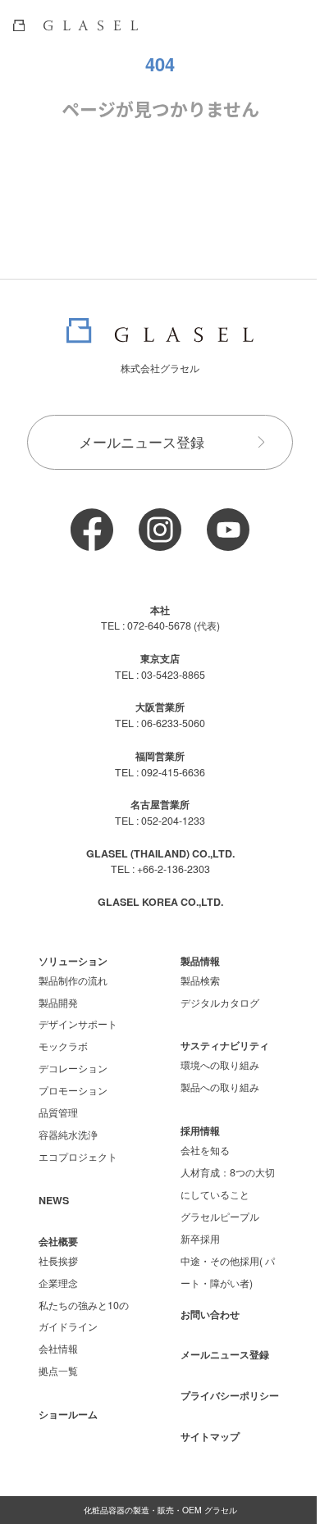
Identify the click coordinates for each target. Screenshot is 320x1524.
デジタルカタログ (220, 1002)
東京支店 (160, 658)
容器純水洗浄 (68, 1134)
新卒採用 (200, 1238)
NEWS (54, 1200)
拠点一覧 (58, 1370)
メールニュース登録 (141, 442)
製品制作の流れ (73, 980)
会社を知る (205, 1150)
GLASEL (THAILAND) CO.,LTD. (160, 853)
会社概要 (58, 1241)
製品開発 (58, 1002)
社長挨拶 (58, 1260)
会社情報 (58, 1348)
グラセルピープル (220, 1216)
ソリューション (73, 960)
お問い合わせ (210, 1314)
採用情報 (200, 1130)
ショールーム (68, 1414)
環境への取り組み (220, 1065)
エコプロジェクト (78, 1156)
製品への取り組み (220, 1087)
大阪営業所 (160, 706)
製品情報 (200, 960)
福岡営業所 (160, 755)
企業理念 (58, 1283)
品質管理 (58, 1112)
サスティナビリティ (225, 1045)
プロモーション (73, 1090)
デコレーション (73, 1068)
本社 (160, 610)
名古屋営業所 (160, 804)
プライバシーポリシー (230, 1395)
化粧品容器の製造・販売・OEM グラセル (160, 1510)
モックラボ (63, 1046)
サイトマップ (210, 1436)
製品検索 (200, 980)
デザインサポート (78, 1024)
